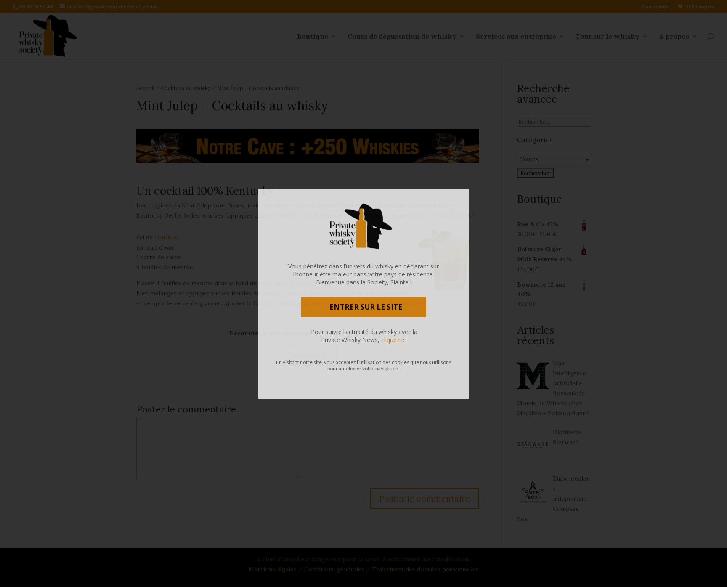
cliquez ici (394, 340)
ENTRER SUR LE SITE (365, 307)
